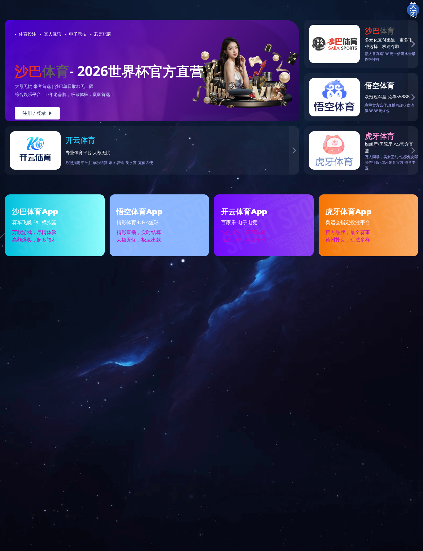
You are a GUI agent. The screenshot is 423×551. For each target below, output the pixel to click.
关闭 (413, 10)
